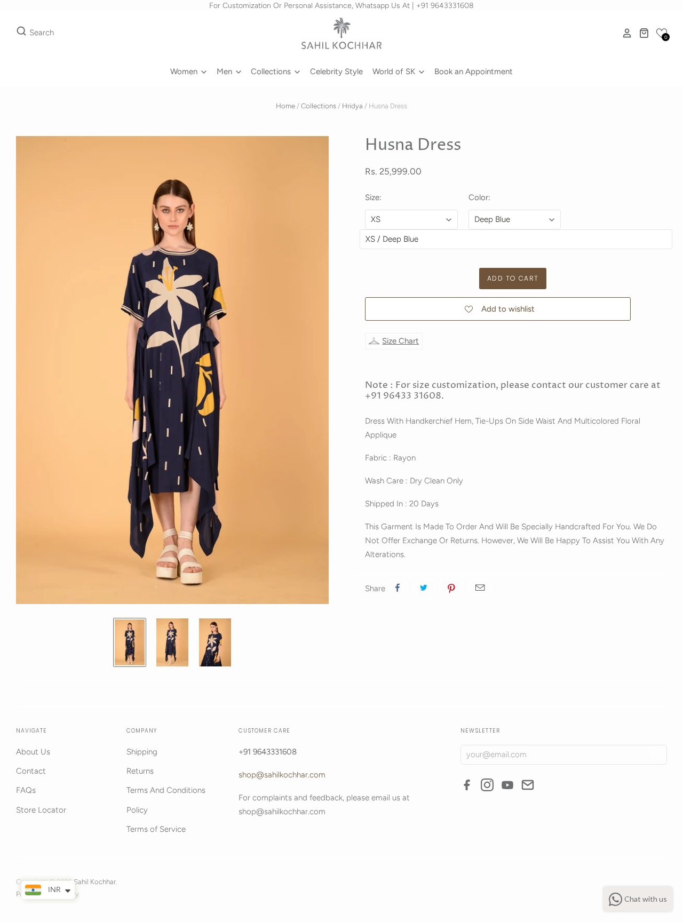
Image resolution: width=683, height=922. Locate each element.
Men (225, 71)
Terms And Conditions (165, 790)
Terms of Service (156, 829)
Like (397, 587)
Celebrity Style (336, 71)
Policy (137, 810)
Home (285, 106)
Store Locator (41, 810)
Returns (140, 771)
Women (185, 71)
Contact (31, 771)
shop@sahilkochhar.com (282, 775)
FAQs (26, 790)
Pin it (451, 587)
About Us (33, 752)
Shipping (141, 752)
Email (480, 587)
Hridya (352, 106)
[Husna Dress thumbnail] (130, 642)
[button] (661, 33)
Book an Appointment (473, 71)
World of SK (394, 71)
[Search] (21, 33)
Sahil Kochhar (95, 882)
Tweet (423, 587)
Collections (272, 71)
